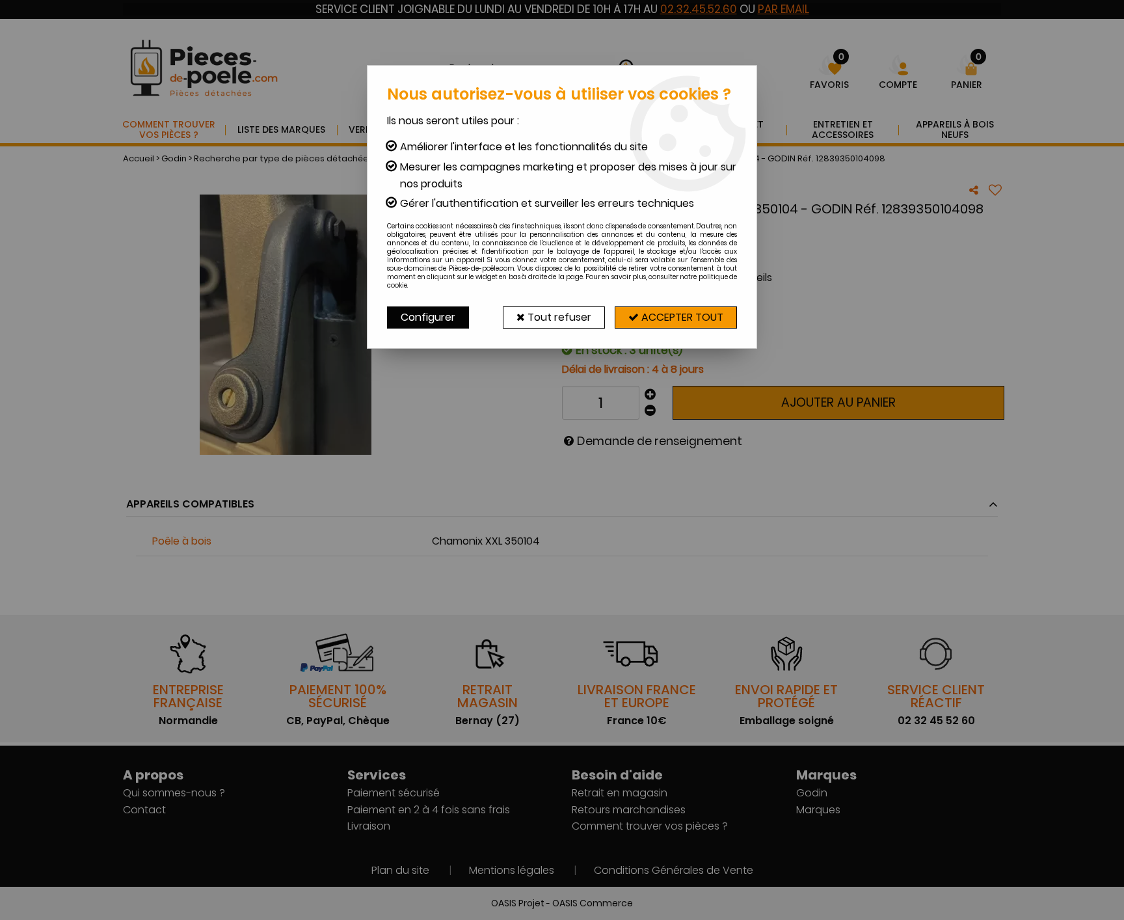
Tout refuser (558, 317)
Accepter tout (681, 317)
